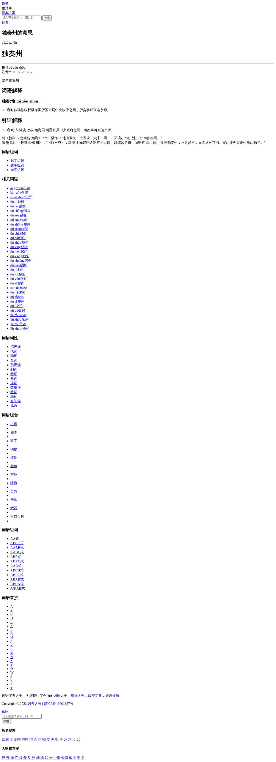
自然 (13, 491)
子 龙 (63, 739)
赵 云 (72, 739)
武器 (13, 508)
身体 (13, 500)
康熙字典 (95, 695)
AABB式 (17, 547)
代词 (13, 351)
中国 (25, 739)
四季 (13, 432)
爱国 (17, 739)
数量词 (15, 387)
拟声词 (15, 347)
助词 (13, 396)
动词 (13, 356)
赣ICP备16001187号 (58, 703)
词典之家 (9, 13)
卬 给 (33, 739)
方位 (13, 474)
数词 (13, 392)
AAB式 (15, 566)
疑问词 (15, 401)
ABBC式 (17, 575)
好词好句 (112, 695)
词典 (5, 22)
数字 (13, 441)
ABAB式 (17, 579)
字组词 (17, 160)
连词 (13, 383)
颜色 (13, 466)
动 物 (42, 739)
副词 (13, 369)
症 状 (18, 758)
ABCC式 (17, 543)
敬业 (9, 739)
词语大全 (60, 695)
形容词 (15, 365)
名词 (13, 360)
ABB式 (15, 556)
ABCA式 (17, 584)
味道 (13, 483)
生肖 (13, 424)
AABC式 (17, 552)
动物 (13, 449)
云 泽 (10, 758)
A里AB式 (17, 588)
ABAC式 (17, 561)
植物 (13, 457)
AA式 (14, 538)
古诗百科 (17, 516)
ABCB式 (17, 570)
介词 (13, 378)
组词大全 (78, 695)
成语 (13, 405)
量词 (13, 374)
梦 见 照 (53, 739)
